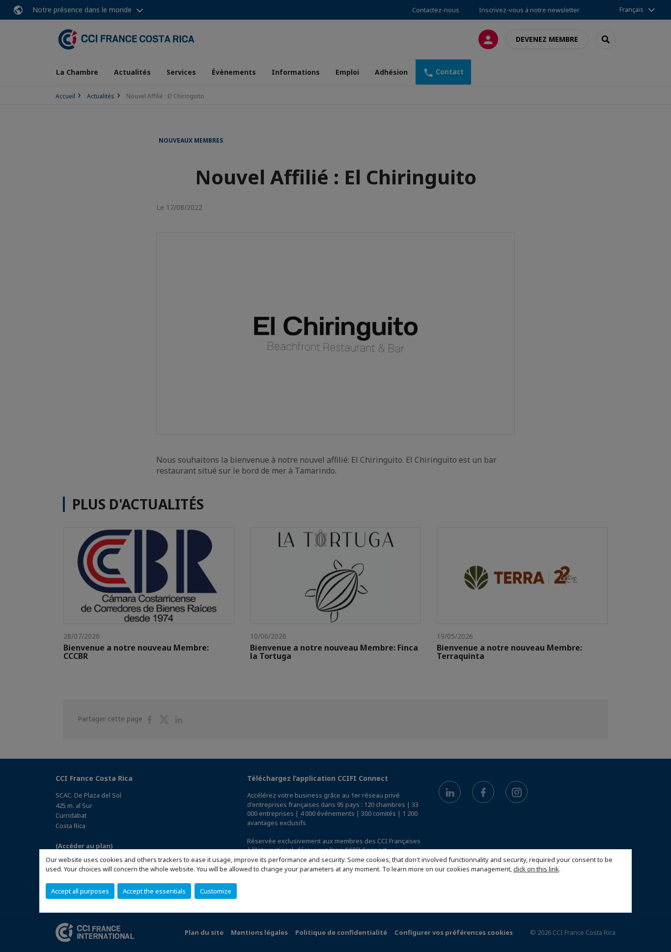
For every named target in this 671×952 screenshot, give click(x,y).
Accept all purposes (80, 891)
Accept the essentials (154, 891)
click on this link (536, 868)
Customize (215, 891)
